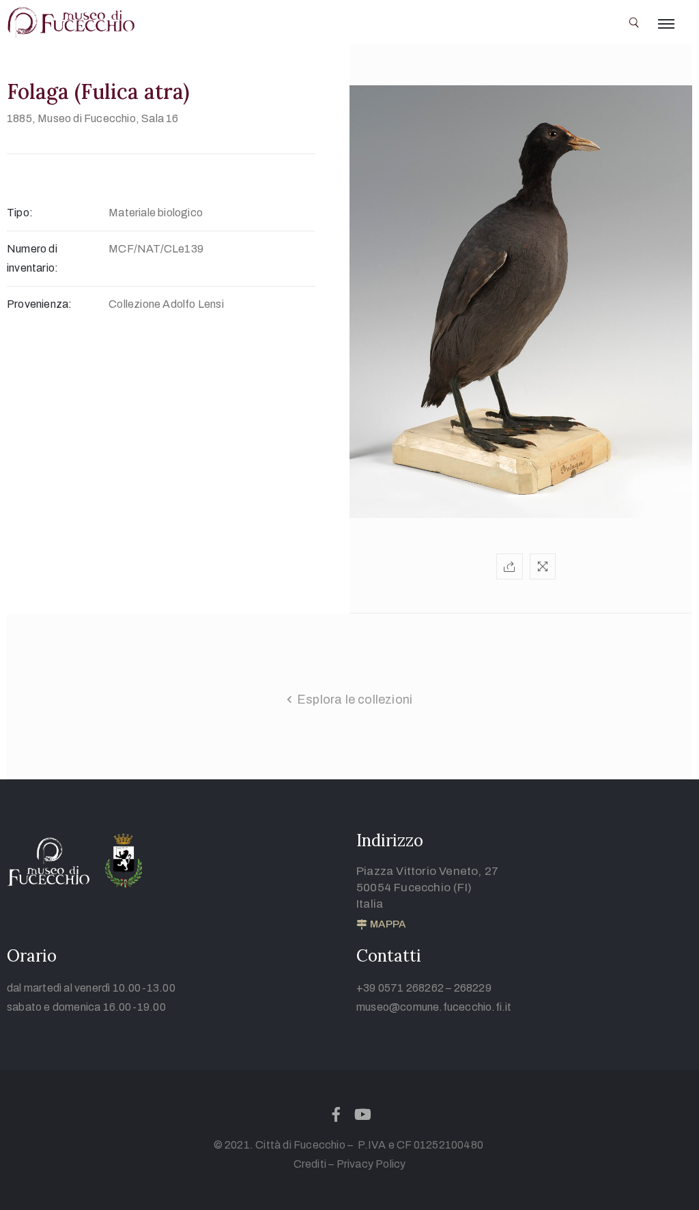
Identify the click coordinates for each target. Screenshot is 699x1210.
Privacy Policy (371, 1164)
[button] (380, 924)
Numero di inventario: (32, 258)
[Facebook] (336, 1114)
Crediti (310, 1164)
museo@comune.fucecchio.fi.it (434, 1007)
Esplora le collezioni (354, 699)
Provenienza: (39, 304)
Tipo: (20, 212)
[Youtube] (363, 1114)
